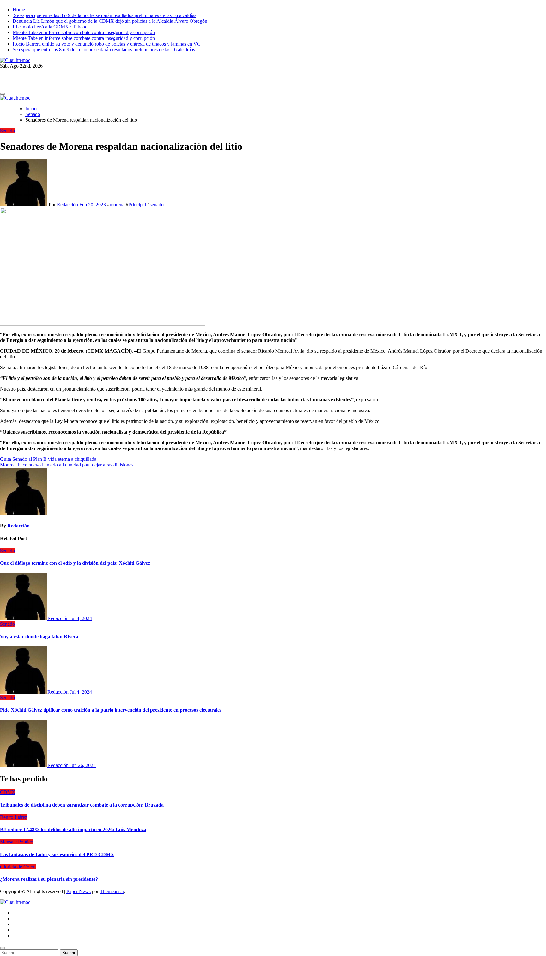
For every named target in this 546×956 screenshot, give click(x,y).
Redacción (67, 204)
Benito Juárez (13, 817)
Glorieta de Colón (18, 866)
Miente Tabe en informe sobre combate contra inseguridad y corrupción (84, 32)
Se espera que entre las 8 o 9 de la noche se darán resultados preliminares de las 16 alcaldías (104, 15)
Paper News (78, 891)
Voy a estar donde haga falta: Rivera (39, 636)
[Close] (2, 948)
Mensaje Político (16, 841)
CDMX (7, 792)
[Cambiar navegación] (2, 94)
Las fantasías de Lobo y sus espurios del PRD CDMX (57, 854)
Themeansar (112, 891)
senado (157, 204)
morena (117, 204)
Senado (7, 130)
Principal (137, 204)
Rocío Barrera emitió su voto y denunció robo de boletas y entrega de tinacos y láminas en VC (107, 43)
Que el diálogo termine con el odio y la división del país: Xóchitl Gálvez (75, 563)
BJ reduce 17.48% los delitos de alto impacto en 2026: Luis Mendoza (73, 829)
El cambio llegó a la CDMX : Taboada (51, 26)
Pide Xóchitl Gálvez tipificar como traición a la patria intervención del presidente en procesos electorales (110, 710)
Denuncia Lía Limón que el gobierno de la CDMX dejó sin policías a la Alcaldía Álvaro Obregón (110, 21)
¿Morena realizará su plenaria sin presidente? (49, 879)
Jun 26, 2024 (83, 765)
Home (19, 9)
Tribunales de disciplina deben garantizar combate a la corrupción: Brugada (82, 804)
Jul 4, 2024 (81, 618)
